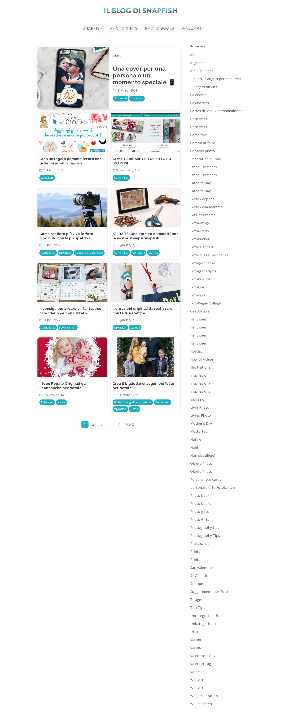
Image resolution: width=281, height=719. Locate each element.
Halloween (198, 319)
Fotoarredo (199, 231)
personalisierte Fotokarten (212, 487)
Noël (194, 447)
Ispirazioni (198, 399)
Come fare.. (199, 135)
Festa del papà (202, 199)
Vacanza (197, 647)
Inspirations (200, 391)
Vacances (197, 639)
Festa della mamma (206, 207)
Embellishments (203, 167)
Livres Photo (200, 415)
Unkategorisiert (203, 623)
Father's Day (200, 183)
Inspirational (200, 383)
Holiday (196, 351)
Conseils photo (202, 151)
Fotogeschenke (202, 263)
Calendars (198, 95)
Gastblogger (200, 311)
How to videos (202, 359)
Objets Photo (201, 463)
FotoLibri (197, 287)
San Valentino (201, 567)
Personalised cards (205, 479)
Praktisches (199, 543)
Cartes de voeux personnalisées (216, 111)
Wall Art (196, 679)
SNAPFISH (93, 28)
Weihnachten (201, 703)
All (192, 54)
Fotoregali (198, 295)
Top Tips (197, 607)
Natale (195, 439)
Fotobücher (200, 239)
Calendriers (199, 103)
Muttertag (198, 431)
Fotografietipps (203, 271)
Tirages (196, 599)
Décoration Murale (205, 159)
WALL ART (192, 28)
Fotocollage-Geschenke (209, 255)
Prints (195, 551)
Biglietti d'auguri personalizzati (216, 78)
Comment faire (202, 143)
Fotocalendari (201, 247)
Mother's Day (201, 423)
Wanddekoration (204, 695)
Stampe (196, 583)
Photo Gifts (199, 519)
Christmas (198, 119)
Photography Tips (205, 535)
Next (130, 424)
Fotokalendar (201, 279)
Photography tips (204, 527)
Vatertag (197, 671)
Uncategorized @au (206, 615)
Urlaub (196, 631)
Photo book (200, 495)
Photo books (200, 503)
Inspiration (199, 375)
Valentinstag (200, 663)
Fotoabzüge (200, 223)
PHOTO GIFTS (124, 28)
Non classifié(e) (202, 455)
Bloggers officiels (204, 87)
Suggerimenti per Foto (209, 591)
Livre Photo (199, 407)
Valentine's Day (202, 655)
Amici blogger (201, 70)
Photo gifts (199, 511)
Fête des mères (202, 215)
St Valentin (199, 575)
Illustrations (200, 367)
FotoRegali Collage (205, 303)
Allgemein (198, 62)
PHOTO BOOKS (160, 28)
